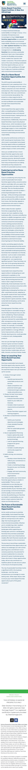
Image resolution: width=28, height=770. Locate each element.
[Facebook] (16, 720)
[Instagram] (12, 720)
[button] (24, 3)
